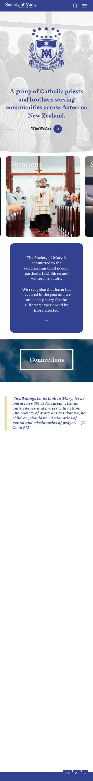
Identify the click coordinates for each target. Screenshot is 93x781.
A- (76, 773)
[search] (75, 6)
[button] (84, 5)
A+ (67, 773)
